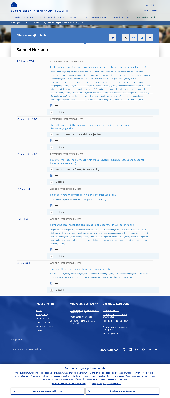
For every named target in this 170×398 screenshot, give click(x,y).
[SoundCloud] (150, 349)
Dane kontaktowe (44, 327)
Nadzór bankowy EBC (144, 17)
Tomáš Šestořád (116, 96)
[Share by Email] (149, 37)
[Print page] (112, 37)
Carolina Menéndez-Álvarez (124, 100)
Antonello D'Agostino (98, 274)
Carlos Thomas (56, 199)
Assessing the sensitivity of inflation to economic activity (80, 269)
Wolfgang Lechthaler (71, 96)
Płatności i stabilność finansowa (51, 17)
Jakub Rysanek (76, 240)
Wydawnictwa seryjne (52, 23)
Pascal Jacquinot (74, 79)
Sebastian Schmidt (135, 233)
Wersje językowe (111, 334)
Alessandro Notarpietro (119, 82)
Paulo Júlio (135, 237)
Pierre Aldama (120, 72)
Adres (39, 331)
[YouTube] (143, 349)
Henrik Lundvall (125, 240)
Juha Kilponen (105, 230)
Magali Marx (117, 79)
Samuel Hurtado (56, 93)
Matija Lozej (117, 237)
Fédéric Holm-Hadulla (101, 89)
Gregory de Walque (57, 230)
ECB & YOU (143, 11)
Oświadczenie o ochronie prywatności (69, 384)
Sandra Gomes (99, 72)
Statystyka (73, 17)
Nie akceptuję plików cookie (122, 391)
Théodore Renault (121, 93)
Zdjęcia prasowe (44, 323)
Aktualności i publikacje (121, 17)
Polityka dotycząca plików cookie (106, 384)
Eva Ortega (75, 274)
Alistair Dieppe (56, 274)
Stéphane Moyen (75, 82)
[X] (124, 349)
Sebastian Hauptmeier (74, 89)
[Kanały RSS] (156, 349)
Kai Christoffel (120, 75)
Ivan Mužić (96, 82)
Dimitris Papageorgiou (100, 240)
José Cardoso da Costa (96, 75)
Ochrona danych (111, 311)
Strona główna (16, 23)
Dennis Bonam (55, 72)
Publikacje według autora (74, 23)
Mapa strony (17, 340)
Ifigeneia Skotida (102, 86)
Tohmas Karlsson (122, 274)
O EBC (132, 11)
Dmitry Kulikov (55, 240)
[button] (151, 5)
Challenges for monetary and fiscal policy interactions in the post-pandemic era (92, 67)
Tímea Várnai (118, 277)
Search (147, 5)
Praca (154, 11)
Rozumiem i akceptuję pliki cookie (47, 391)
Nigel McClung (94, 96)
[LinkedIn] (130, 349)
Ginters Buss (73, 75)
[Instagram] (137, 349)
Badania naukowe (99, 17)
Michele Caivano (74, 277)
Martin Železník (71, 100)
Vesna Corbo (113, 233)
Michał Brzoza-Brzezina (129, 89)
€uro (85, 17)
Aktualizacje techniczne (81, 317)
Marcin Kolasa (78, 93)
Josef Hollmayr (92, 233)
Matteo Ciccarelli (77, 72)
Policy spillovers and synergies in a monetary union (77, 195)
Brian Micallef (55, 237)
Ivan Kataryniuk (96, 79)
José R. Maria (76, 237)
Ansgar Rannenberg (78, 86)
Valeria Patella (98, 93)
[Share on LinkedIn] (141, 37)
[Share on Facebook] (133, 37)
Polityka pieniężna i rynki (23, 17)
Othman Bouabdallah (126, 86)
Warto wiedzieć (43, 319)
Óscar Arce (98, 199)
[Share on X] (125, 37)
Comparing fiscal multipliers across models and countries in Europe (86, 225)
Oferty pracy (42, 315)
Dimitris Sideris (96, 237)
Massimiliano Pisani (82, 230)
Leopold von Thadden (95, 100)
